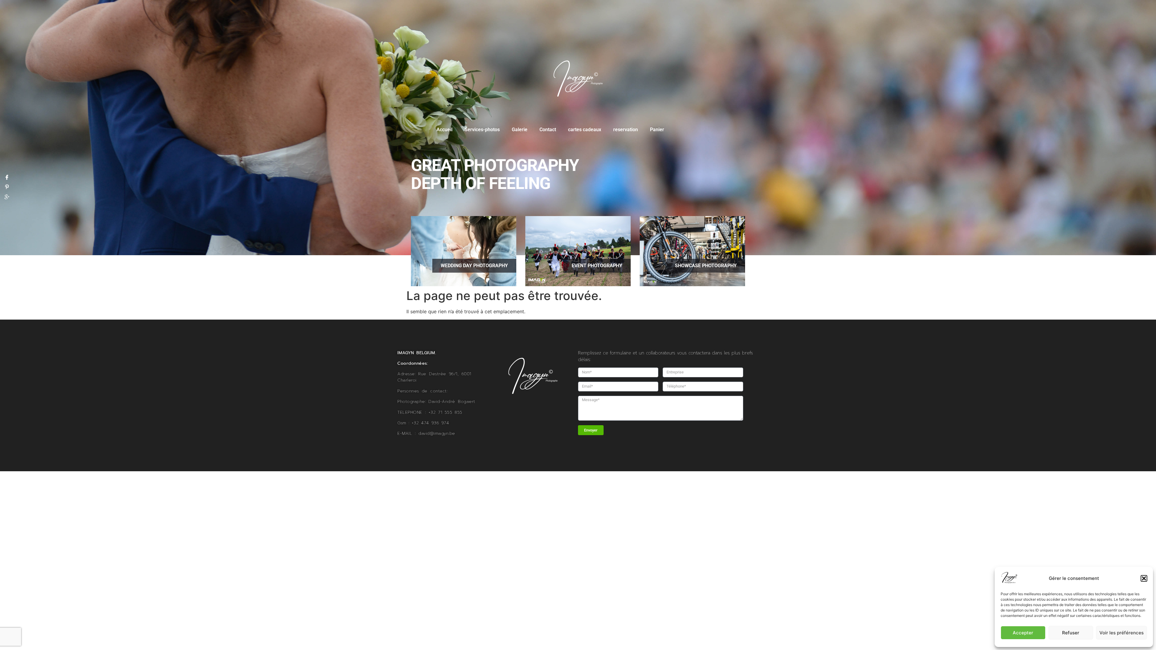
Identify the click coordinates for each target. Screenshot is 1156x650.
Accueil (444, 129)
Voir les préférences (1121, 633)
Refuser (1070, 633)
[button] (1144, 578)
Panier (657, 129)
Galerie (519, 129)
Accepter (1023, 633)
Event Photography (597, 265)
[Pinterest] (7, 187)
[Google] (7, 197)
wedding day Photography (474, 265)
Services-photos (482, 129)
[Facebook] (7, 177)
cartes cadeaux (584, 129)
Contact (547, 129)
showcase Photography (706, 265)
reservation (625, 129)
